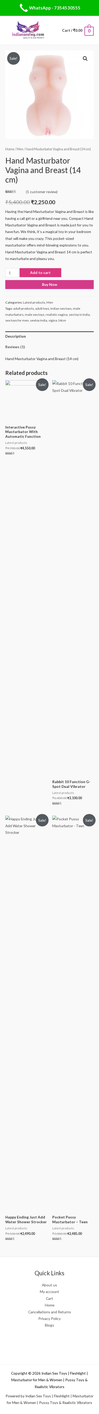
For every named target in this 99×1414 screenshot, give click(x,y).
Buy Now (49, 284)
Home (9, 149)
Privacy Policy (49, 1318)
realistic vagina (57, 315)
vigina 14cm (57, 320)
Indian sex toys (61, 308)
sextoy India (38, 320)
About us (49, 1285)
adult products (23, 308)
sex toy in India (79, 315)
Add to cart (40, 272)
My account (49, 1291)
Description (15, 336)
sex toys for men (17, 320)
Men (20, 149)
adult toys (42, 308)
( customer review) (42, 191)
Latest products (34, 302)
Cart (49, 1298)
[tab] (49, 336)
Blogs (49, 1325)
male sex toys (34, 315)
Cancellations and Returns (49, 1312)
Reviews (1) (15, 347)
